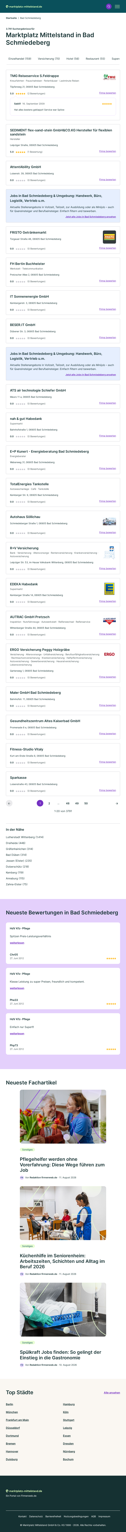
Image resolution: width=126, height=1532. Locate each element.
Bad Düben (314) (16, 854)
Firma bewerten (107, 92)
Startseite (11, 18)
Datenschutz (36, 1516)
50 (86, 803)
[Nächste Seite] (117, 803)
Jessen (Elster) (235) (19, 860)
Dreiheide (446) (15, 843)
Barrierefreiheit (53, 1516)
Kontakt (22, 1516)
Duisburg (12, 1459)
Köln (66, 1412)
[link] (63, 95)
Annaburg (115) (15, 878)
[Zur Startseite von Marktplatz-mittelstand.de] (24, 6)
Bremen (11, 1443)
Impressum (104, 1516)
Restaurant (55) (95, 58)
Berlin (9, 1404)
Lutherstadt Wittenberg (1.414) (25, 837)
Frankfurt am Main (17, 1420)
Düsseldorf (13, 1427)
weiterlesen (17, 942)
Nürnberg (69, 1451)
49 (77, 803)
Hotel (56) (72, 58)
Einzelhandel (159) (20, 58)
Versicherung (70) (49, 58)
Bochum (68, 1459)
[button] (109, 6)
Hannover (12, 1451)
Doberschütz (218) (17, 866)
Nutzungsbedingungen (76, 1516)
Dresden (68, 1443)
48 (67, 803)
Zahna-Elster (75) (17, 884)
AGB (93, 1516)
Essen (67, 1435)
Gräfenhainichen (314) (19, 849)
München (12, 1412)
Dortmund (12, 1435)
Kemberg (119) (15, 872)
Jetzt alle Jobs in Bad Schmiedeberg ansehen (90, 216)
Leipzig (67, 1427)
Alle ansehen (112, 1392)
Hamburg (69, 1404)
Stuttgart (68, 1420)
